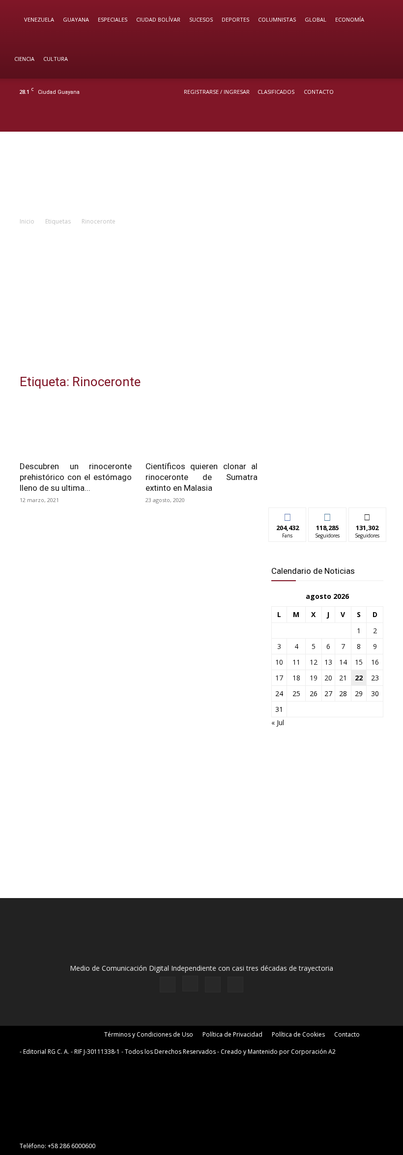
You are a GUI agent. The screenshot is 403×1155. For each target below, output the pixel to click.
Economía (349, 19)
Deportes (235, 19)
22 (359, 677)
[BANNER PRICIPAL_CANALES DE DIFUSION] (201, 174)
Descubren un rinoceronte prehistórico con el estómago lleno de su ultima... (76, 477)
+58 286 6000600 (71, 1146)
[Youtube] (385, 118)
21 (343, 677)
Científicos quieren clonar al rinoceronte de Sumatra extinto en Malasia (201, 477)
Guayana (76, 19)
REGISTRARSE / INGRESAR (217, 91)
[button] (381, 20)
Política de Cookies (298, 1034)
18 (296, 677)
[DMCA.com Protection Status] (93, 1128)
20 (328, 677)
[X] (369, 118)
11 (296, 662)
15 (359, 662)
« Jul (277, 722)
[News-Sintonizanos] (327, 483)
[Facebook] (337, 118)
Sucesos (201, 19)
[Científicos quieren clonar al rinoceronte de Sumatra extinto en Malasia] (201, 427)
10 (279, 662)
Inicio (27, 221)
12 (313, 662)
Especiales (112, 19)
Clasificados (276, 91)
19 (313, 677)
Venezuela (39, 19)
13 (328, 662)
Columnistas (277, 19)
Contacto (319, 91)
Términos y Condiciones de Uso (148, 1034)
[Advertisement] (201, 300)
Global (315, 19)
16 (375, 662)
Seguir (327, 515)
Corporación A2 (313, 1051)
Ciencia (24, 58)
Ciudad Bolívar (158, 19)
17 (279, 677)
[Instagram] (353, 118)
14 (343, 662)
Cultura (55, 58)
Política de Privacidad (232, 1034)
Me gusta (288, 515)
